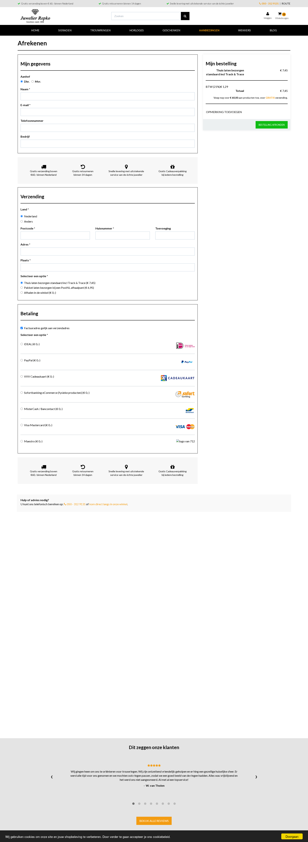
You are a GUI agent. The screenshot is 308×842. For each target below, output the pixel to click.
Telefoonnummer (31, 120)
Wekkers (244, 30)
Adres (25, 244)
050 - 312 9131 (270, 3)
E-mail (25, 105)
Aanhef (25, 76)
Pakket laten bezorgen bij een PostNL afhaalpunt (59, 287)
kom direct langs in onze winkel (108, 504)
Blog (273, 30)
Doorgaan (292, 836)
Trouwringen (100, 30)
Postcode (27, 228)
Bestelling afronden (272, 124)
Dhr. (27, 81)
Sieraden (64, 30)
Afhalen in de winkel (40, 292)
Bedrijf (25, 136)
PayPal (32, 360)
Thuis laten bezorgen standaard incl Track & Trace (59, 282)
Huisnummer (104, 228)
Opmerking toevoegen (224, 112)
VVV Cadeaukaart (39, 376)
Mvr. (38, 81)
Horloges (136, 30)
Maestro (33, 441)
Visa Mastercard (38, 425)
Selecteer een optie (34, 276)
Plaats (25, 260)
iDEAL (32, 344)
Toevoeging (163, 228)
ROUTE (286, 3)
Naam (25, 89)
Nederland (30, 216)
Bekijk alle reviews (154, 820)
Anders (28, 221)
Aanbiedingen (209, 30)
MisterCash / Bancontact (43, 408)
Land (24, 209)
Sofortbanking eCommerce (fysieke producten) (56, 392)
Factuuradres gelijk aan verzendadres (47, 328)
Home (35, 30)
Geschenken (171, 30)
